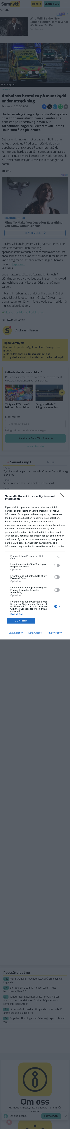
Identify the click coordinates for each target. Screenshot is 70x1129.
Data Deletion (15, 632)
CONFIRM (21, 620)
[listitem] (35, 557)
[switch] (57, 565)
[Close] (63, 496)
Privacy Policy (54, 632)
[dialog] (35, 564)
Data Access (35, 632)
